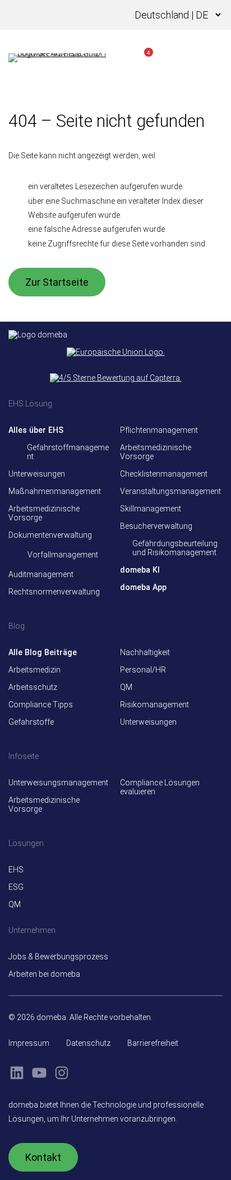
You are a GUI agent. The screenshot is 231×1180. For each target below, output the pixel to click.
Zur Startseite (57, 282)
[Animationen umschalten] (101, 15)
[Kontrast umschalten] (84, 15)
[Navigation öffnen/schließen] (211, 58)
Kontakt (43, 1157)
